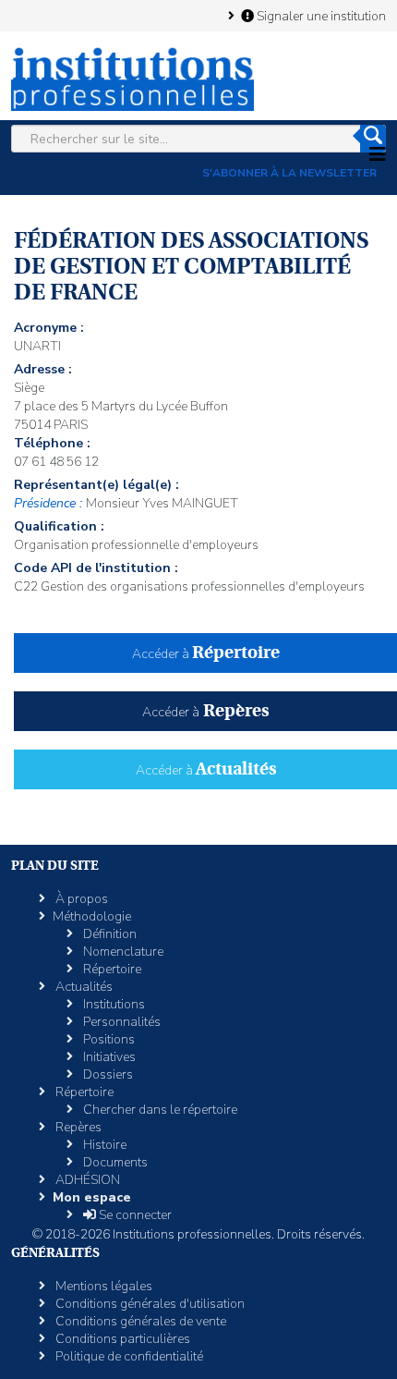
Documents (114, 1162)
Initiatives (108, 1057)
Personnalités (120, 1022)
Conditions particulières (121, 1339)
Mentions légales (102, 1286)
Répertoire (110, 969)
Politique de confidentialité (128, 1356)
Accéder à (206, 654)
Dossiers (106, 1074)
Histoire (103, 1144)
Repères (77, 1127)
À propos (80, 899)
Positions (107, 1039)
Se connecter (134, 1215)
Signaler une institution (320, 15)
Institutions (112, 1004)
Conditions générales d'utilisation (149, 1303)
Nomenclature (121, 951)
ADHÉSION (86, 1180)
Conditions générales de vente (139, 1321)
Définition (108, 934)
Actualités (83, 986)
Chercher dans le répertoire (158, 1109)
